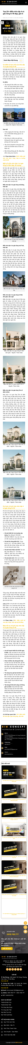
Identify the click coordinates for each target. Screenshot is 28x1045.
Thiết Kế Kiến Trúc (6, 1002)
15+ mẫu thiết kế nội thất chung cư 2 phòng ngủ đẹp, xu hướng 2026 (14, 914)
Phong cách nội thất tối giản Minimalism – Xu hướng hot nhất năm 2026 (14, 895)
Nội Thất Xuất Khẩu (6, 1015)
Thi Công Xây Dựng (6, 1007)
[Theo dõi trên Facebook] (7, 969)
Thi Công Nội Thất (6, 1010)
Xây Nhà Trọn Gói (6, 1012)
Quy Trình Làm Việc (9, 1022)
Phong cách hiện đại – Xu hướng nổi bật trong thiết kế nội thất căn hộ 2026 (14, 800)
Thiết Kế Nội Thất (6, 1005)
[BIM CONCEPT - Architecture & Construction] (9, 3)
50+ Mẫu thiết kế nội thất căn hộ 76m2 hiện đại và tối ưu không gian (14, 781)
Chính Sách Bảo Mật (9, 1035)
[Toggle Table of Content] (20, 60)
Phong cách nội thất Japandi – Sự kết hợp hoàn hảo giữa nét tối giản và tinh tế (14, 819)
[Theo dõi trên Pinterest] (18, 969)
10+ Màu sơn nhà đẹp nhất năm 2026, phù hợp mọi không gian (14, 838)
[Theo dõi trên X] (12, 969)
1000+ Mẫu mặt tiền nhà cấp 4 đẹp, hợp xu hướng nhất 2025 (14, 158)
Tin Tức (13, 9)
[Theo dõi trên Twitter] (15, 969)
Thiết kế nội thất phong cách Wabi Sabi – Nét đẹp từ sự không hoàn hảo (14, 857)
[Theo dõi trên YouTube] (20, 969)
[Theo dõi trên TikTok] (10, 969)
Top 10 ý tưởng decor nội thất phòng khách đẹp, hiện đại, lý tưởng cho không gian (14, 876)
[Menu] (26, 2)
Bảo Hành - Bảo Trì (9, 1025)
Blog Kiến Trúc (6, 9)
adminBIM (21, 17)
